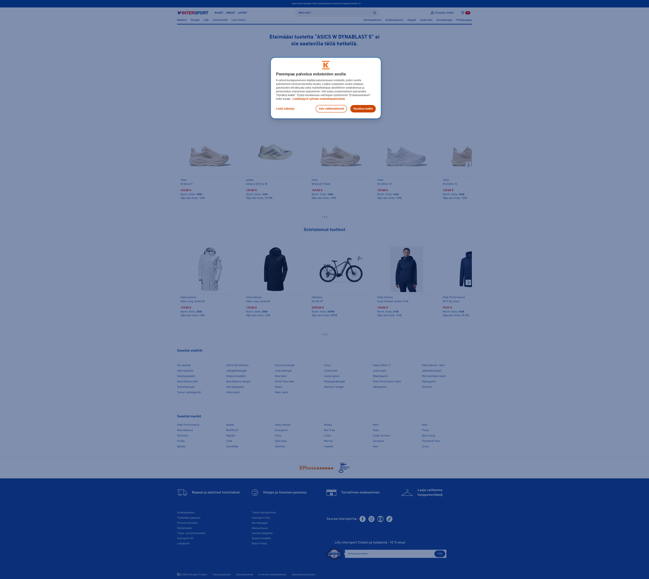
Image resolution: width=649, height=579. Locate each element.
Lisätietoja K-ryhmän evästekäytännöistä (318, 98)
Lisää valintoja (285, 108)
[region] (326, 88)
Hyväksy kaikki (363, 108)
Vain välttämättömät (331, 108)
